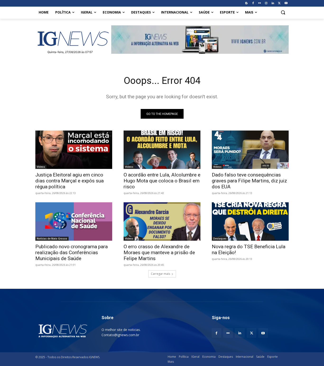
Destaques (220, 238)
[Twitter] (279, 3)
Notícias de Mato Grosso (52, 238)
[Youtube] (286, 3)
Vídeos (41, 166)
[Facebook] (253, 3)
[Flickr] (259, 3)
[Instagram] (266, 3)
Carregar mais (160, 274)
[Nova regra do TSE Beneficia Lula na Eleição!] (250, 221)
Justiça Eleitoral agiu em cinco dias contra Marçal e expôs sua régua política (69, 181)
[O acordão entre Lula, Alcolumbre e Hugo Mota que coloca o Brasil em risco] (162, 150)
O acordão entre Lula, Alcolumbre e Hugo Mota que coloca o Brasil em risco (162, 181)
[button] (283, 12)
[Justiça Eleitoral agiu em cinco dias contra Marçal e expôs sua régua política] (73, 150)
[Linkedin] (273, 3)
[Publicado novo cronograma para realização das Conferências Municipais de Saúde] (73, 221)
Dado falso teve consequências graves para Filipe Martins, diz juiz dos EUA (249, 181)
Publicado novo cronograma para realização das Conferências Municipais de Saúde (71, 252)
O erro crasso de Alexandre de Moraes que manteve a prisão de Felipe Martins (159, 252)
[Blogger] (246, 3)
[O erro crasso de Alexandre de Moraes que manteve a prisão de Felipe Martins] (162, 221)
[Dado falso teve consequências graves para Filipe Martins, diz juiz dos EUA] (250, 150)
